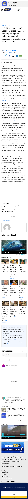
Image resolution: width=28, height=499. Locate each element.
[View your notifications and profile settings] (25, 359)
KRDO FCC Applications (20, 459)
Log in (20, 348)
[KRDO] (8, 9)
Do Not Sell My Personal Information (11, 461)
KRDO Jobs (10, 457)
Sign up (23, 348)
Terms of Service (5, 456)
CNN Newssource (6, 50)
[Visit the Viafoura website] (23, 420)
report (24, 402)
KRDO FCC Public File (7, 459)
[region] (14, 385)
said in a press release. (11, 120)
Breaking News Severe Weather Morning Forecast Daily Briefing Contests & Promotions (6, 474)
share (20, 402)
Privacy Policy (13, 456)
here (8, 343)
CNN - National (15, 215)
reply (6, 402)
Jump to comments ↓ (6, 220)
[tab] (6, 360)
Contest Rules (5, 463)
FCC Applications (18, 457)
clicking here (13, 339)
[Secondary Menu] (3, 9)
